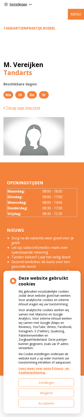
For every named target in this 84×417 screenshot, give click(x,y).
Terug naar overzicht (22, 107)
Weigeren (46, 393)
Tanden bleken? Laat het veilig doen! (40, 257)
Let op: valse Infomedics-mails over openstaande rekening (39, 250)
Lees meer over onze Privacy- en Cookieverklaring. (44, 370)
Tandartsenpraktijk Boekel (29, 28)
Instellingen (46, 383)
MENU (76, 14)
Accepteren (46, 403)
